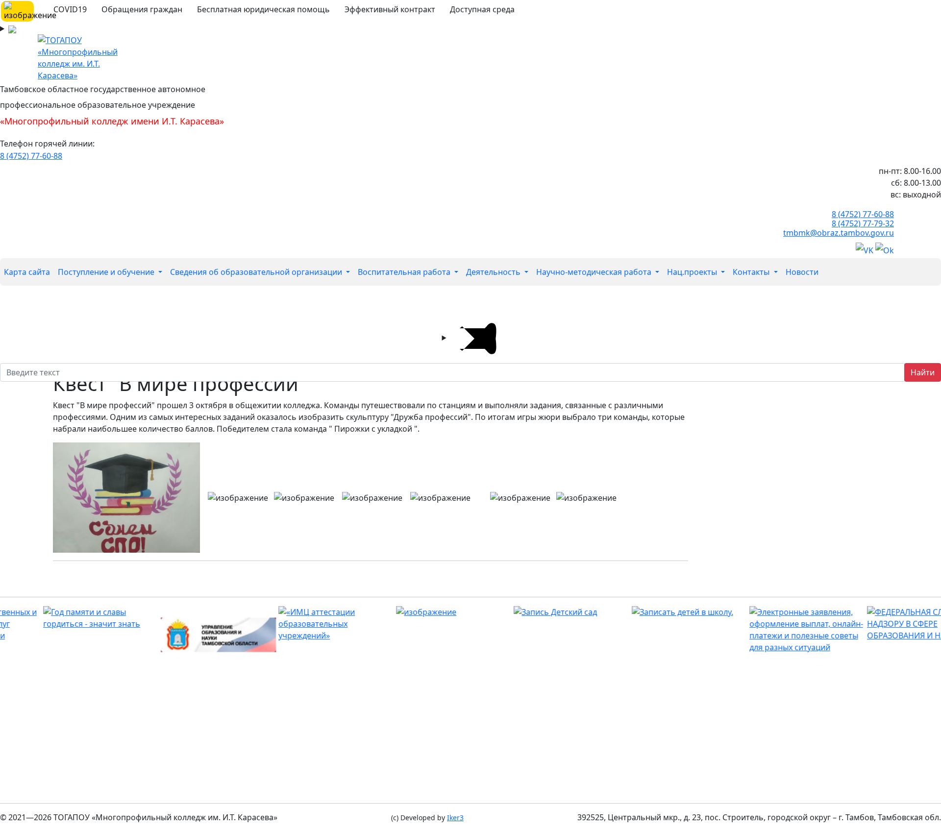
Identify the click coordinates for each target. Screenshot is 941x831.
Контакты (752, 272)
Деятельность (494, 272)
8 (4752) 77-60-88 (31, 155)
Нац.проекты (693, 272)
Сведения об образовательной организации (257, 272)
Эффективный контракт (390, 9)
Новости (802, 272)
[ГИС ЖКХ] (424, 612)
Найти (923, 372)
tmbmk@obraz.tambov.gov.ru (838, 232)
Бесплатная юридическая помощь (263, 9)
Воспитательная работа (405, 272)
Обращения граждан (141, 9)
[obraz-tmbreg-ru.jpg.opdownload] (189, 635)
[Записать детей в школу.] (660, 612)
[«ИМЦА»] (307, 623)
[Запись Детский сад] (542, 612)
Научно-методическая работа (594, 272)
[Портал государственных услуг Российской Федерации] (778, 629)
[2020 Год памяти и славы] (71, 618)
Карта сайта (27, 272)
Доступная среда (482, 9)
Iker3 (455, 817)
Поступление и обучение (107, 272)
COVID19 (70, 9)
